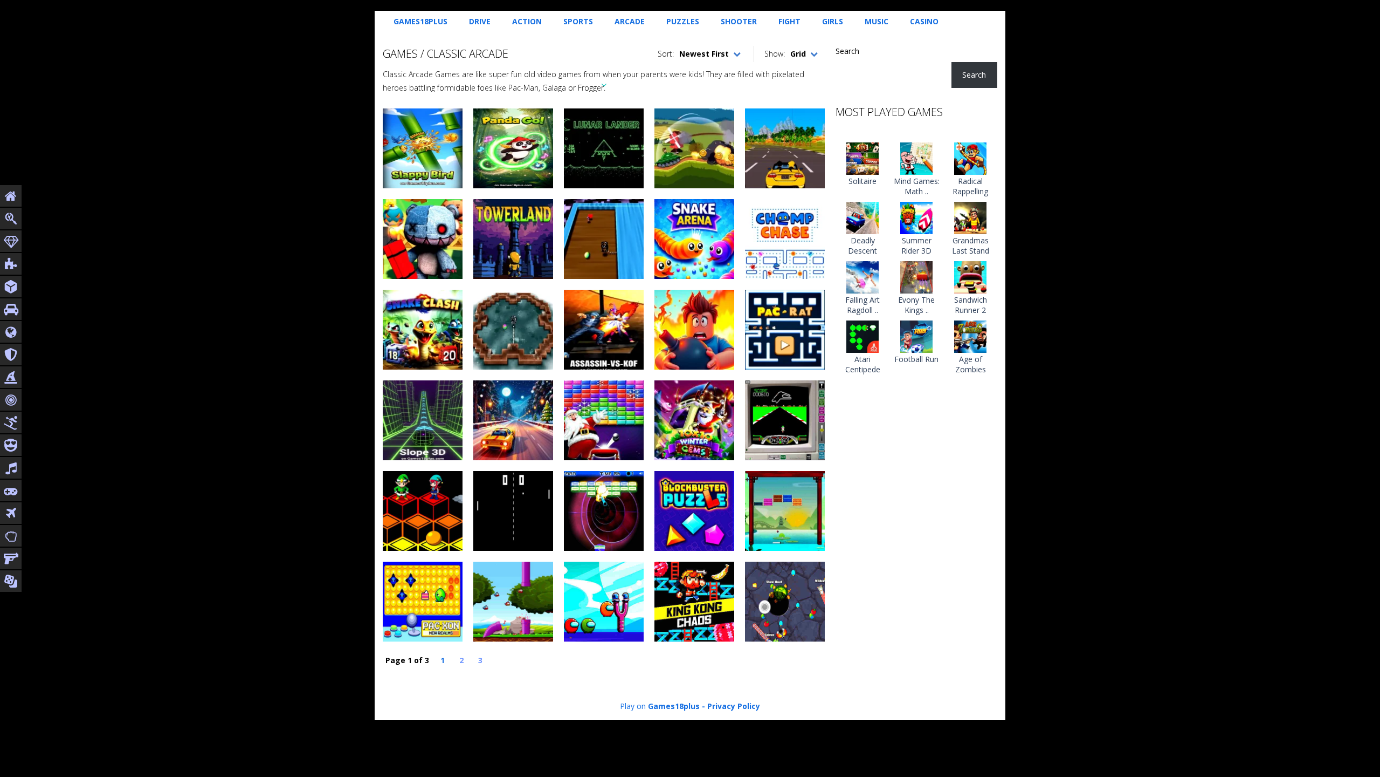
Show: (774, 54)
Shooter (739, 21)
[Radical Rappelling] (970, 157)
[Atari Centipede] (862, 335)
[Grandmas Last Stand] (970, 217)
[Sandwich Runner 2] (970, 276)
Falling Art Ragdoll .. (862, 305)
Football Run (916, 359)
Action (527, 21)
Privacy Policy (733, 706)
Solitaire (862, 181)
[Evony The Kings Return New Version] (916, 276)
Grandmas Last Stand (970, 245)
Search (847, 51)
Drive (480, 21)
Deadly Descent (862, 245)
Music (876, 21)
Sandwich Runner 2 (970, 305)
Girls (832, 21)
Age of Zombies (970, 364)
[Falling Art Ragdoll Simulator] (862, 276)
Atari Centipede (862, 364)
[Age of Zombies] (970, 335)
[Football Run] (916, 335)
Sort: (666, 54)
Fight (789, 21)
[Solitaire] (862, 157)
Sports (578, 21)
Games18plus (420, 21)
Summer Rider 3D (916, 245)
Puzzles (682, 21)
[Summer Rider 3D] (916, 217)
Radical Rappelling (970, 186)
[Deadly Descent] (862, 217)
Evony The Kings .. (916, 305)
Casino (924, 21)
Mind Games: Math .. (917, 186)
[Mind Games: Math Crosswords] (916, 157)
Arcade (630, 21)
